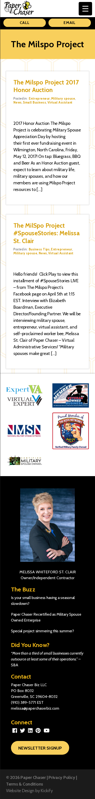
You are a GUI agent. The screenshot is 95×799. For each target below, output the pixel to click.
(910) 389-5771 (23, 702)
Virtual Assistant (60, 102)
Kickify (47, 790)
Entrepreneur (39, 98)
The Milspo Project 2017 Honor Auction (46, 86)
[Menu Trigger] (85, 8)
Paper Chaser (33, 777)
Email (70, 22)
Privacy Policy (61, 777)
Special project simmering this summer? (42, 631)
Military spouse (63, 98)
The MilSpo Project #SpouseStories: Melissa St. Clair (46, 233)
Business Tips (39, 249)
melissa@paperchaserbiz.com (35, 708)
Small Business (34, 102)
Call (24, 22)
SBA (14, 665)
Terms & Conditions (24, 784)
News (17, 102)
